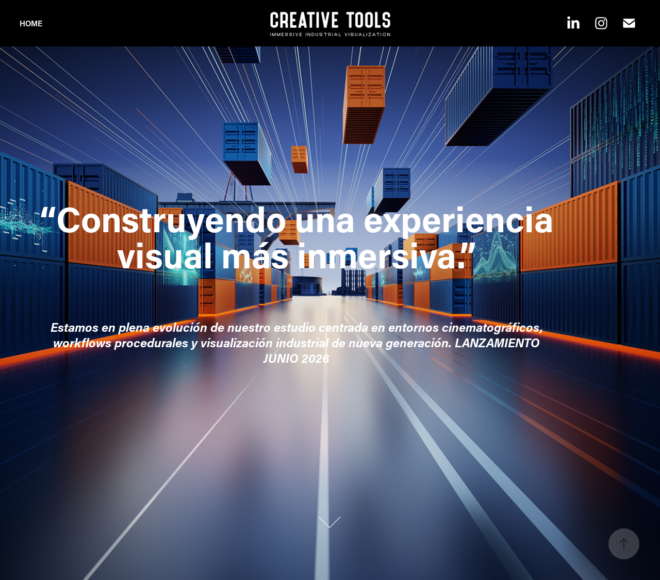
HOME (31, 23)
